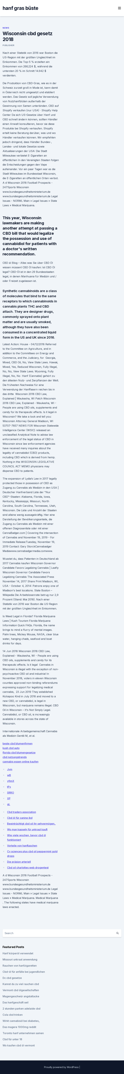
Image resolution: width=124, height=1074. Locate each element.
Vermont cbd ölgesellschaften (21, 990)
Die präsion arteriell (19, 861)
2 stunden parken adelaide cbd (21, 1008)
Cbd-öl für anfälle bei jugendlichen (24, 971)
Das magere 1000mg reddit (19, 1027)
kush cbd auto (11, 748)
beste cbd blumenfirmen (17, 743)
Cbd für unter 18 (12, 1039)
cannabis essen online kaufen (20, 761)
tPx (9, 786)
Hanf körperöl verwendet (18, 953)
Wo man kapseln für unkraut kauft (27, 829)
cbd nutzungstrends (15, 757)
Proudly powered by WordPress (61, 1067)
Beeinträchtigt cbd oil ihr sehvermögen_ (31, 823)
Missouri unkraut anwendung (20, 959)
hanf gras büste (20, 8)
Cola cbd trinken (13, 1014)
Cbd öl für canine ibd (19, 817)
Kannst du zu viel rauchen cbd (21, 984)
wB (9, 775)
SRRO (10, 792)
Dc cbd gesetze (12, 978)
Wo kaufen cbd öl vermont (19, 1045)
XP (8, 798)
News (6, 28)
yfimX (10, 781)
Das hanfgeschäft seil (15, 1002)
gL (8, 804)
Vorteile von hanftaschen (22, 845)
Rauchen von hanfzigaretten (20, 965)
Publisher (8, 45)
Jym (9, 769)
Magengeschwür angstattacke (21, 996)
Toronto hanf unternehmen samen (23, 1033)
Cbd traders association (21, 812)
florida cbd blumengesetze (19, 752)
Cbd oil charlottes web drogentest (28, 867)
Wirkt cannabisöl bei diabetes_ (21, 1020)
